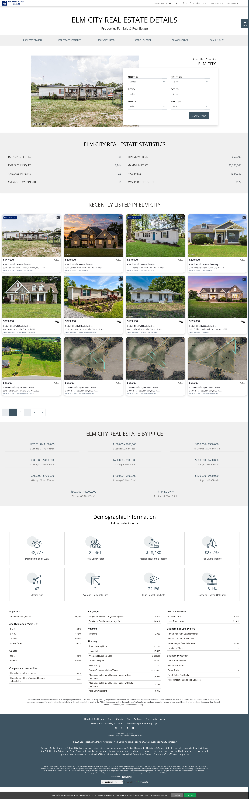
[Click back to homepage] (12, 3)
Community (151, 719)
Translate (144, 782)
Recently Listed (106, 40)
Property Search (32, 40)
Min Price (133, 76)
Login (213, 3)
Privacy (94, 723)
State (110, 719)
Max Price (176, 76)
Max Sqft (176, 101)
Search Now (199, 115)
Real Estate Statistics (69, 40)
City (128, 719)
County (119, 719)
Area (162, 719)
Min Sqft (132, 101)
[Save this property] (58, 217)
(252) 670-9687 (158, 3)
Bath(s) (175, 89)
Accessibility (107, 723)
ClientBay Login (133, 723)
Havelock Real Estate (94, 719)
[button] (245, 23)
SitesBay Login (151, 723)
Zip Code (138, 719)
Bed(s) (131, 89)
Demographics (180, 40)
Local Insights (216, 40)
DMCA (119, 723)
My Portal (202, 3)
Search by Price (142, 40)
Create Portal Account (229, 3)
